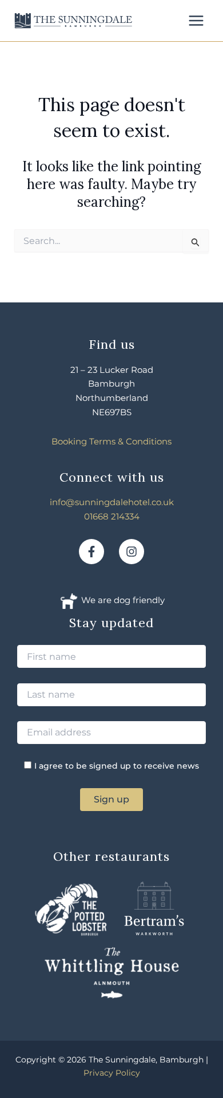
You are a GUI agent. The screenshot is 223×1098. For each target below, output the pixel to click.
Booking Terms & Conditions (111, 441)
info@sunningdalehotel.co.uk (112, 502)
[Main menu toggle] (196, 20)
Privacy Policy (111, 1073)
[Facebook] (91, 551)
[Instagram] (131, 551)
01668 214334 (112, 516)
